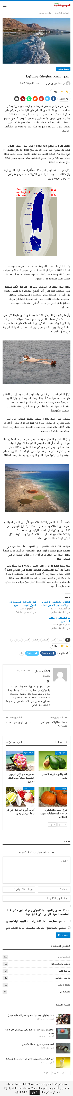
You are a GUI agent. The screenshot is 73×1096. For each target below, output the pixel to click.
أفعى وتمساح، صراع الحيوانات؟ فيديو (38, 1044)
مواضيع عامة (64, 971)
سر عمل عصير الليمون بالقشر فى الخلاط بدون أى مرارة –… (28, 1059)
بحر (20, 639)
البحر (53, 639)
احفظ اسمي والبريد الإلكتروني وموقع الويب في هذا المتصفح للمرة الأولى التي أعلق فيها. (38, 912)
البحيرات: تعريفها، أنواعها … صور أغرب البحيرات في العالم (55, 604)
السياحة (45, 639)
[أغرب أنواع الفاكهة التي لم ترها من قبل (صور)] (20, 797)
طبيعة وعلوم (63, 69)
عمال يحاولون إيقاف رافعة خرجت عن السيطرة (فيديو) (31, 1015)
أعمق (60, 639)
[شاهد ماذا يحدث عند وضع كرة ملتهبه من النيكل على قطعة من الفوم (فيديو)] (63, 1033)
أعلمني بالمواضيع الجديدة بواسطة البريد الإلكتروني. (36, 928)
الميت (27, 639)
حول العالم (65, 992)
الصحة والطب (64, 985)
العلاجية (35, 639)
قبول (34, 1092)
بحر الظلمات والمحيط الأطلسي (59, 620)
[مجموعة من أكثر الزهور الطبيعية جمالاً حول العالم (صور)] (20, 761)
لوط (13, 639)
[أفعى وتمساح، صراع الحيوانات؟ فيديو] (63, 1048)
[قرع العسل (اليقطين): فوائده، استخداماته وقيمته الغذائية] (53, 797)
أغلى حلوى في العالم (18, 722)
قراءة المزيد (21, 1092)
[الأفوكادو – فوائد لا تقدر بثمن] (53, 761)
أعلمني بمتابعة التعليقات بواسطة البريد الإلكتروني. (36, 921)
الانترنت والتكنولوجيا (60, 964)
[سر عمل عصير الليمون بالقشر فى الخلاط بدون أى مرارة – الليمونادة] (63, 1062)
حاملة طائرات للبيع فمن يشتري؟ (53, 724)
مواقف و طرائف (62, 978)
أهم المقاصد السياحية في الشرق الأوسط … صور (22, 604)
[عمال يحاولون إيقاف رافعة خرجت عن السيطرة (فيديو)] (63, 1019)
